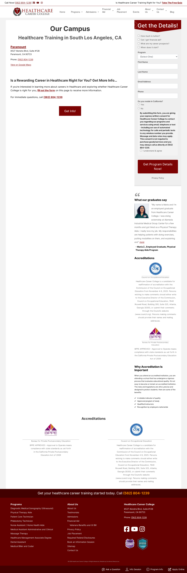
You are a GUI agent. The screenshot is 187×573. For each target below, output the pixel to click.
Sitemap (71, 546)
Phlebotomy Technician (22, 521)
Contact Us (160, 10)
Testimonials (73, 512)
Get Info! (70, 111)
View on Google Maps (21, 64)
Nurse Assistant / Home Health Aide (27, 525)
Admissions (91, 12)
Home (62, 12)
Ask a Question (113, 569)
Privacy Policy (74, 529)
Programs (75, 12)
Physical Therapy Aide (21, 512)
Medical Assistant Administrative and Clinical (32, 529)
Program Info (156, 569)
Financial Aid (106, 10)
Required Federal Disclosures (81, 537)
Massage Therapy (19, 533)
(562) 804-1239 (23, 2)
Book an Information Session (80, 542)
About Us (147, 10)
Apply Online (178, 569)
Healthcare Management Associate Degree (31, 537)
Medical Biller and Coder (22, 546)
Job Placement (122, 10)
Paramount (18, 47)
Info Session (135, 569)
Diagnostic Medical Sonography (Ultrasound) (32, 508)
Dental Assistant (18, 542)
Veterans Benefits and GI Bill (83, 525)
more (142, 242)
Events (136, 12)
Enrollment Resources (113, 561)
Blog (172, 12)
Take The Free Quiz (172, 2)
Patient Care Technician (22, 516)
